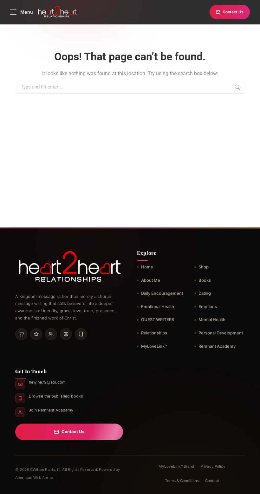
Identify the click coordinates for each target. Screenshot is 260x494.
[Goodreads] (36, 334)
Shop (203, 266)
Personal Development (220, 332)
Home (147, 266)
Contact (212, 480)
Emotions (207, 306)
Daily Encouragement (162, 293)
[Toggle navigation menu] (13, 12)
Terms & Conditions (182, 480)
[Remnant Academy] (51, 334)
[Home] (57, 12)
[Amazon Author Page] (21, 334)
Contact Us (233, 12)
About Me (150, 280)
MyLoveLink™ (154, 346)
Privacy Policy (212, 466)
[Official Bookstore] (66, 334)
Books (204, 280)
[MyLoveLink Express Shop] (81, 334)
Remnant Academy (217, 346)
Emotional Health (157, 306)
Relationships (154, 332)
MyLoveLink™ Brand (176, 466)
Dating (204, 293)
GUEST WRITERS (157, 319)
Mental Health (211, 319)
